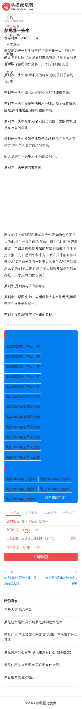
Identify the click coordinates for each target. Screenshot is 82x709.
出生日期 (13, 538)
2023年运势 (16, 335)
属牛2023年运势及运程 (22, 356)
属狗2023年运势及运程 (22, 447)
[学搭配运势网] (18, 6)
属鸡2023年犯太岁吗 (21, 499)
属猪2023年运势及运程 (22, 457)
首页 (9, 17)
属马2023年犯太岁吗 (55, 489)
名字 (9, 72)
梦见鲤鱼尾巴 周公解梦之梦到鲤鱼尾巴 (33, 622)
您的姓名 (13, 521)
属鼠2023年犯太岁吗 (21, 479)
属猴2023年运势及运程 (22, 427)
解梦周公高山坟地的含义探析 (61, 580)
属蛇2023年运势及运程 (22, 397)
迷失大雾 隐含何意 (18, 609)
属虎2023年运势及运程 (22, 366)
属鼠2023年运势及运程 (22, 346)
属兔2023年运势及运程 (22, 376)
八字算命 (13, 45)
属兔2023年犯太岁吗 (55, 479)
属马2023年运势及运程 (22, 407)
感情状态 (13, 547)
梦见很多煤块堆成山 (19, 677)
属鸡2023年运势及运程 (22, 437)
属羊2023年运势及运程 (22, 417)
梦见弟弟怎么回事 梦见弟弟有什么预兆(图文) (37, 652)
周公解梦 (13, 26)
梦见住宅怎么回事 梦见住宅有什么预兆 (33, 665)
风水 (9, 63)
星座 (9, 81)
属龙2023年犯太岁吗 (21, 489)
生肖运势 (13, 35)
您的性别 (13, 530)
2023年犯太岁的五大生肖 (27, 469)
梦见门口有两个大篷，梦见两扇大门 (20, 580)
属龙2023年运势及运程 (22, 386)
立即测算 (41, 557)
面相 (9, 54)
